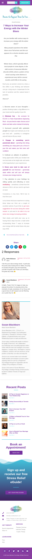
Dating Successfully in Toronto (18, 401)
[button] (2, 2)
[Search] (16, 2)
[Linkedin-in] (23, 551)
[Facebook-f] (9, 551)
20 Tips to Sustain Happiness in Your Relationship (19, 394)
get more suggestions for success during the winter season (16, 208)
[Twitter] (13, 551)
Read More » (12, 397)
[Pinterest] (18, 551)
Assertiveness (16, 22)
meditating (6, 184)
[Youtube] (27, 551)
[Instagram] (4, 551)
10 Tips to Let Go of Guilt (17, 424)
